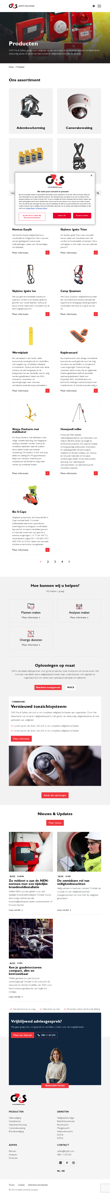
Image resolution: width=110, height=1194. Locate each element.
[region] (55, 198)
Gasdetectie (15, 1121)
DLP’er (60, 1134)
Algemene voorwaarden (38, 1184)
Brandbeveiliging (16, 1131)
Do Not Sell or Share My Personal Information (32, 216)
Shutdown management (48, 687)
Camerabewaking (17, 1128)
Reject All (62, 215)
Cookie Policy (30, 208)
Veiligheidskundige (65, 1117)
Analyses (13, 1154)
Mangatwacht (63, 1128)
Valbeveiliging (15, 1117)
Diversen (13, 1157)
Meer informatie (30, 617)
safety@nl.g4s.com (65, 1151)
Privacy (12, 1184)
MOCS (70, 687)
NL (59, 1171)
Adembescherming (18, 1124)
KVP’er (60, 1138)
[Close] (91, 175)
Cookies (21, 1184)
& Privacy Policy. (41, 208)
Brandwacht (62, 1124)
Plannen (12, 1151)
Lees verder (15, 910)
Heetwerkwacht (65, 1131)
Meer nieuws (55, 822)
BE (63, 1171)
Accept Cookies (82, 215)
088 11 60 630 (64, 1154)
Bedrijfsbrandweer (66, 1121)
